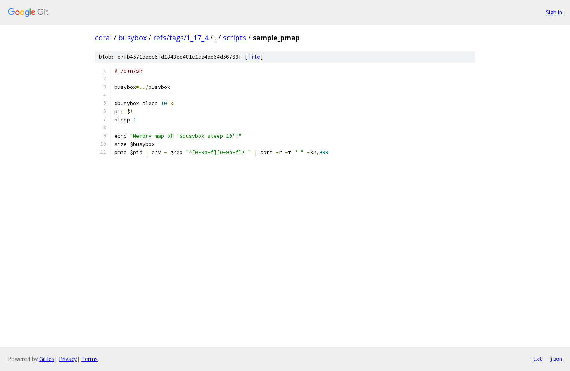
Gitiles (46, 358)
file (254, 57)
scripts (234, 37)
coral (103, 37)
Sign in (554, 12)
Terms (89, 358)
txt (537, 358)
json (556, 358)
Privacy (68, 358)
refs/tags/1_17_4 (180, 37)
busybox (132, 37)
